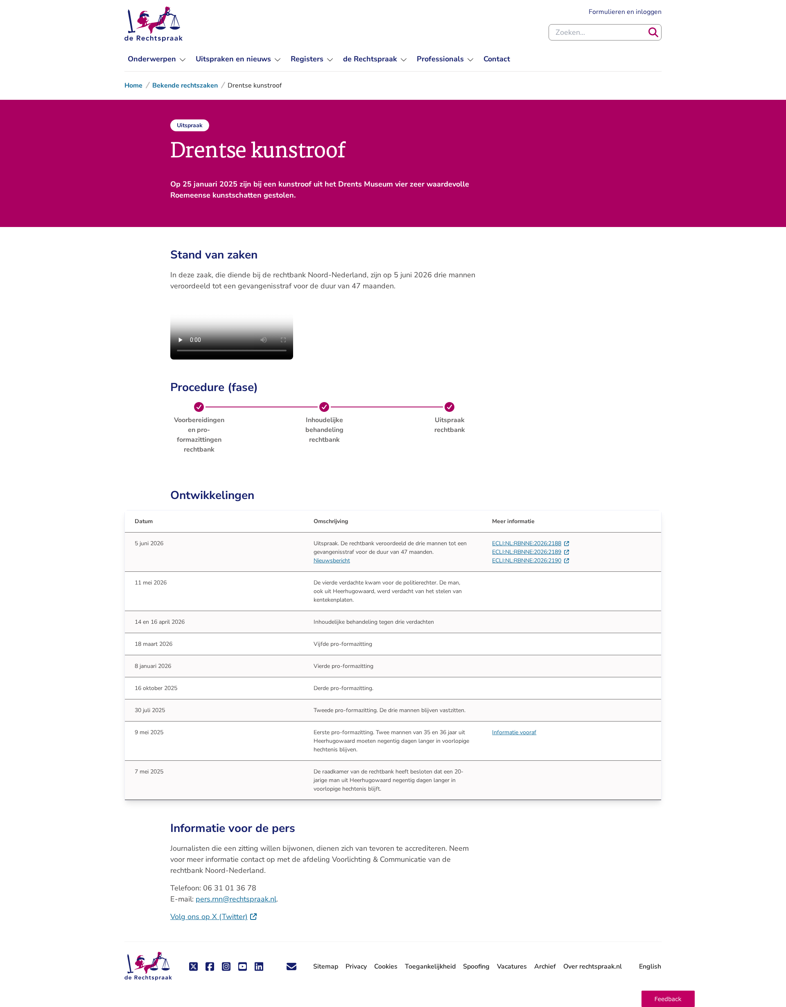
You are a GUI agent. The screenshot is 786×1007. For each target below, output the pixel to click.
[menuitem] (156, 59)
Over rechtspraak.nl (592, 966)
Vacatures (512, 966)
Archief (545, 966)
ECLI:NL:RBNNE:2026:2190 (530, 560)
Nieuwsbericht (332, 560)
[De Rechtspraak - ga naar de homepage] (153, 24)
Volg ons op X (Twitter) (213, 917)
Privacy (356, 966)
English (650, 966)
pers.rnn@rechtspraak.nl (236, 899)
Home (133, 85)
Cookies (386, 966)
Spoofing (476, 966)
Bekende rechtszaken (185, 85)
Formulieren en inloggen (625, 11)
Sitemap (325, 966)
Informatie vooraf (514, 732)
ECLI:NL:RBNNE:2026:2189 (530, 552)
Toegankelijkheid (430, 966)
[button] (668, 999)
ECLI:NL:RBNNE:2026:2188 (530, 543)
